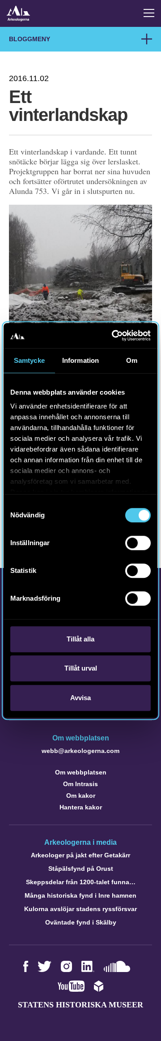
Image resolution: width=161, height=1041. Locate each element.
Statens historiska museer (80, 1004)
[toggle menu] (149, 13)
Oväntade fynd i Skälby (80, 922)
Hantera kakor (80, 807)
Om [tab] (131, 360)
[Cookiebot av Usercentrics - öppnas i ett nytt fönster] (113, 335)
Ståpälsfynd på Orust (80, 868)
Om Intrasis (80, 784)
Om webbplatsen (80, 772)
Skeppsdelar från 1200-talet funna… (81, 882)
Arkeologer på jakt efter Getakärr (80, 855)
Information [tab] (80, 360)
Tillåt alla (80, 639)
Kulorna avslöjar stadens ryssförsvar (80, 909)
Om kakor (80, 795)
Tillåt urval (80, 668)
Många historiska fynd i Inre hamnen (80, 895)
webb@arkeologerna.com (80, 751)
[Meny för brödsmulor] (146, 39)
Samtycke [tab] (29, 360)
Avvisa (80, 697)
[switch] (138, 543)
